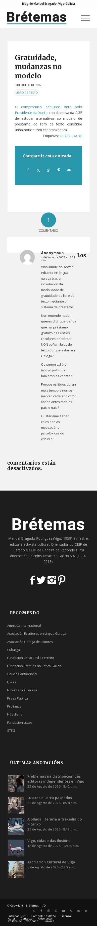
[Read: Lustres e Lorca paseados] (16, 805)
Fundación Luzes (20, 722)
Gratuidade (71, 135)
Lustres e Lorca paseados (49, 797)
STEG (11, 730)
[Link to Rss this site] (86, 911)
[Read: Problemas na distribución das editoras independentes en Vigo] (16, 783)
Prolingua (14, 706)
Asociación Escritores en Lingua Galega (36, 633)
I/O (44, 905)
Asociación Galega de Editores (30, 641)
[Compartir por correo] (69, 170)
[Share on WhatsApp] (48, 170)
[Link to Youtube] (63, 911)
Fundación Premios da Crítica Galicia (34, 666)
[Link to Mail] (78, 911)
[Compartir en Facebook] (28, 170)
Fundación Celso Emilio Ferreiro (30, 657)
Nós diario (15, 714)
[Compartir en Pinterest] (59, 170)
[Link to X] (34, 911)
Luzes (11, 682)
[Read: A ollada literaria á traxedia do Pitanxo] (16, 826)
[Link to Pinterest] (56, 911)
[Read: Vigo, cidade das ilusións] (16, 848)
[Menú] (83, 18)
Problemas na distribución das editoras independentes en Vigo (55, 779)
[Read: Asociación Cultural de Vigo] (16, 869)
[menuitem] (71, 18)
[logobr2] (40, 18)
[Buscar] (71, 18)
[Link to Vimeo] (71, 911)
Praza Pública (17, 698)
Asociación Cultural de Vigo (51, 862)
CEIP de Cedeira (41, 550)
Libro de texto (27, 92)
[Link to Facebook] (41, 911)
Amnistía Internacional (24, 625)
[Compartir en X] (38, 170)
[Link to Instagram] (48, 911)
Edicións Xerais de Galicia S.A (52, 555)
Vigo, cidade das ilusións (48, 840)
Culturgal (14, 649)
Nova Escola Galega (22, 690)
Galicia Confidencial (22, 674)
